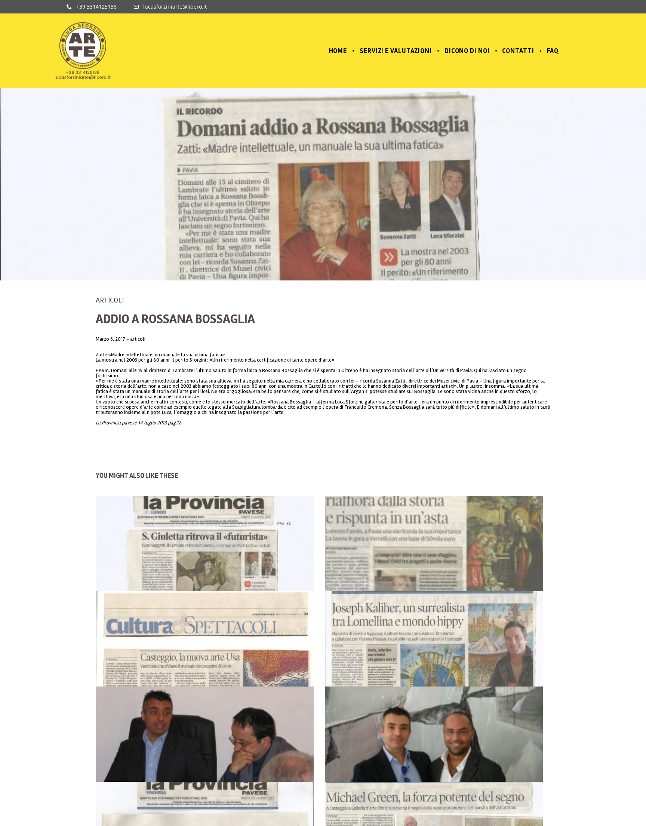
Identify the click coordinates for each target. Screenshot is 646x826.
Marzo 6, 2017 (111, 339)
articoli (110, 300)
